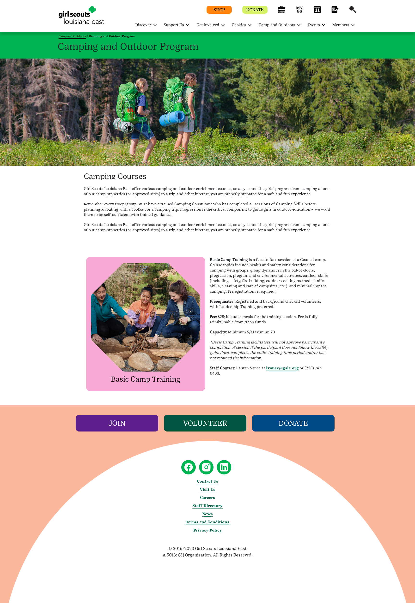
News (207, 514)
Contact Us (207, 481)
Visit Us (207, 489)
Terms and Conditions (207, 522)
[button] (281, 12)
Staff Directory (207, 505)
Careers (207, 497)
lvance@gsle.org (282, 368)
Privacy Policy (207, 530)
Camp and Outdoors (72, 36)
